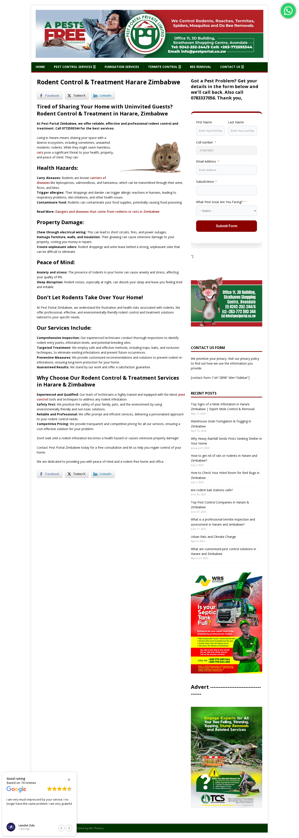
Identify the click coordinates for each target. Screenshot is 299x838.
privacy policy (249, 358)
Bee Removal (200, 67)
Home (40, 67)
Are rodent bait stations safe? (212, 490)
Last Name (236, 122)
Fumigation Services (122, 67)
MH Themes (96, 828)
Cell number (204, 142)
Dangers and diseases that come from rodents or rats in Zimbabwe (107, 211)
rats (40, 152)
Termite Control (163, 67)
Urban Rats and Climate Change (213, 537)
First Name (204, 122)
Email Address (206, 161)
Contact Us (230, 67)
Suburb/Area (205, 181)
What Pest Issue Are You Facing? (219, 202)
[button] (69, 779)
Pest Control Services (73, 67)
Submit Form (226, 226)
